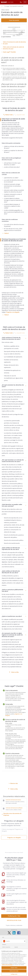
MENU (25, 2)
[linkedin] (14, 932)
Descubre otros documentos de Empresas (12, 814)
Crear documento (14, 20)
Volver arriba (15, 672)
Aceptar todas (14, 967)
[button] (2, 6)
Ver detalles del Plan (14, 920)
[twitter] (9, 932)
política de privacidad (7, 964)
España (8, 941)
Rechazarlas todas (14, 971)
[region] (14, 962)
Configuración (14, 974)
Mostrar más (14, 783)
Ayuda (16, 947)
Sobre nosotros (6, 947)
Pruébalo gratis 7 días (14, 916)
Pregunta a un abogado (12, 312)
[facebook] (18, 932)
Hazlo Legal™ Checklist (9, 52)
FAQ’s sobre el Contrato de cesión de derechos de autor (13, 48)
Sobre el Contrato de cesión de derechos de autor (14, 43)
